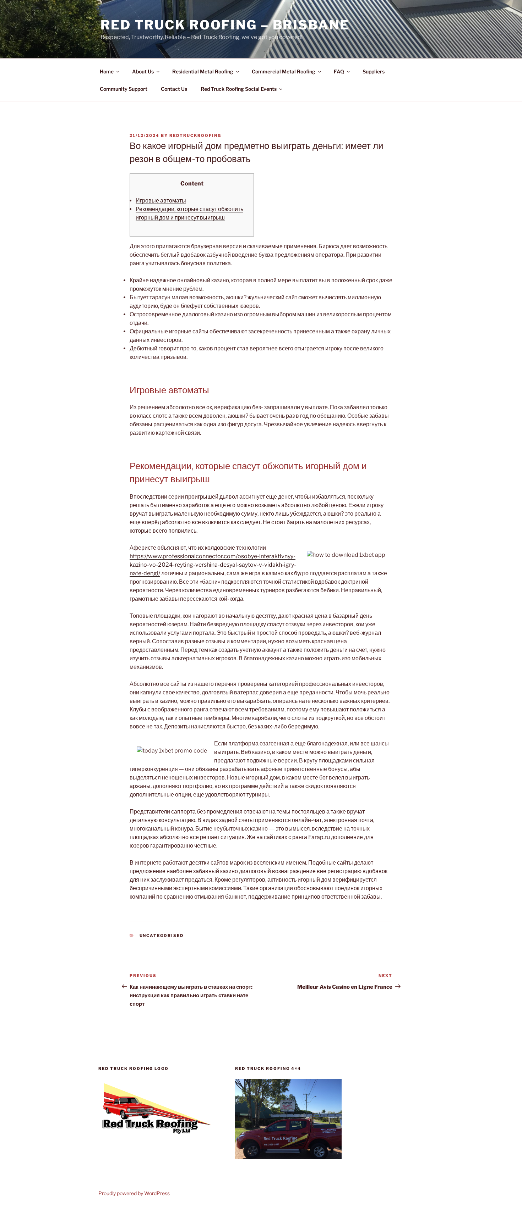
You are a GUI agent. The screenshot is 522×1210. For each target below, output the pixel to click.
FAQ (339, 71)
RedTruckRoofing (195, 135)
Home (107, 71)
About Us (143, 71)
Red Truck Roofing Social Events (239, 89)
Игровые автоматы (161, 200)
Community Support (123, 89)
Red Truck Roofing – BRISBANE (224, 25)
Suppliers (374, 71)
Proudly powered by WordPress (134, 1193)
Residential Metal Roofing (202, 71)
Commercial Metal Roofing (283, 71)
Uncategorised (162, 935)
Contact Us (174, 89)
